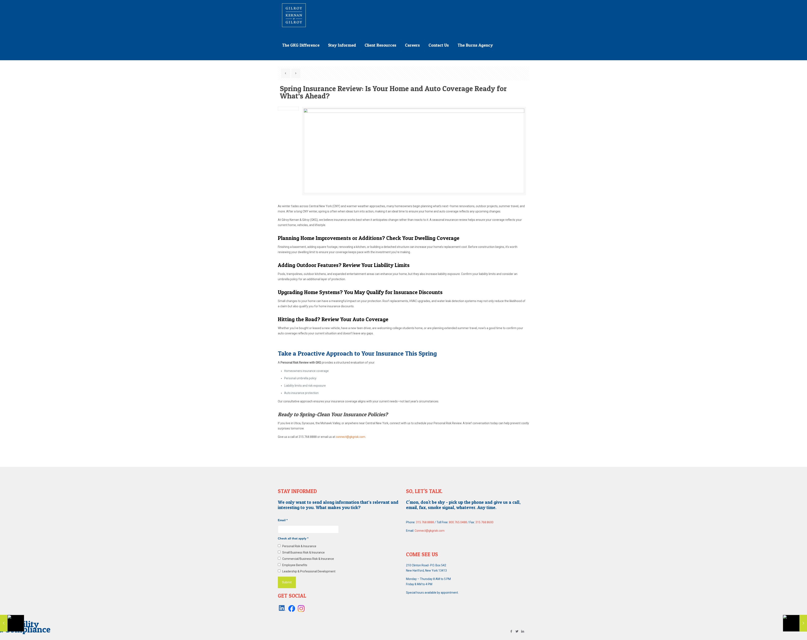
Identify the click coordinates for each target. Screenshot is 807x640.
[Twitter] (517, 631)
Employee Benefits (294, 565)
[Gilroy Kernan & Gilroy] (294, 15)
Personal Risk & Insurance (299, 546)
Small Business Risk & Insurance (303, 552)
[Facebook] (511, 631)
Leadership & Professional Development (308, 571)
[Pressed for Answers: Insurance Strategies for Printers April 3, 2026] (795, 623)
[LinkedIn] (523, 631)
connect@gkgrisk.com (350, 436)
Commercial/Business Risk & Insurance (308, 558)
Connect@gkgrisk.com (429, 530)
